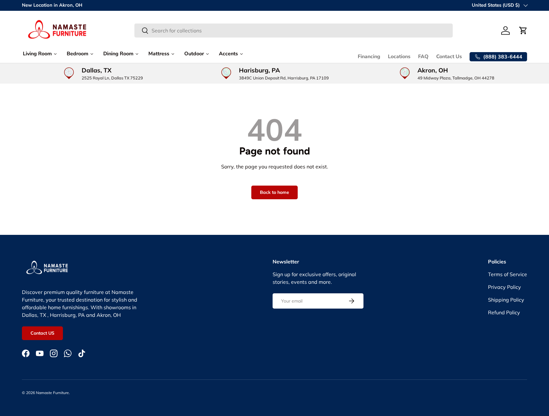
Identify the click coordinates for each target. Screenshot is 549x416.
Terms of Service (507, 274)
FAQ (423, 56)
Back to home (274, 192)
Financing (369, 56)
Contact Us (449, 56)
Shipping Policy (506, 300)
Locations (399, 56)
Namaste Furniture (52, 392)
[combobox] (293, 31)
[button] (523, 31)
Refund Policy (504, 312)
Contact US (42, 333)
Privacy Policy (504, 287)
